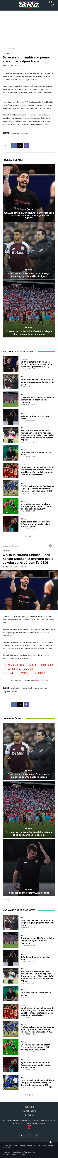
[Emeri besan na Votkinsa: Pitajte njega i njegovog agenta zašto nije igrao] (29, 251)
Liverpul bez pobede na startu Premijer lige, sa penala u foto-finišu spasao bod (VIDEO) (36, 506)
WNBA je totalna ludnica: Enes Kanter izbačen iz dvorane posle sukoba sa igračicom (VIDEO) (29, 215)
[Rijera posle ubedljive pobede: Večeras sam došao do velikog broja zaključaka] (10, 524)
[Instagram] (29, 1135)
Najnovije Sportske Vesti (19, 351)
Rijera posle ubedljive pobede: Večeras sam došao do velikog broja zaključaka (35, 524)
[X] (20, 145)
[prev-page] (4, 342)
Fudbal (14, 48)
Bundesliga (15, 133)
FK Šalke (25, 133)
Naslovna (6, 48)
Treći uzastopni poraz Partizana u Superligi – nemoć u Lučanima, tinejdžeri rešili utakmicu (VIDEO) (37, 488)
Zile (4, 65)
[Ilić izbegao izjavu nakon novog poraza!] (10, 453)
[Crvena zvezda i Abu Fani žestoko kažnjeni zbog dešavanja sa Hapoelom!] (29, 308)
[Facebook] (14, 145)
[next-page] (8, 342)
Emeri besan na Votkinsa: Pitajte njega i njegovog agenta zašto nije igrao (29, 274)
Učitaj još (28, 536)
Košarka (29, 209)
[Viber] (26, 145)
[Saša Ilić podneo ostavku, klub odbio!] (10, 417)
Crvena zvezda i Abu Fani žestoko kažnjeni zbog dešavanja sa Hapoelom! (29, 332)
